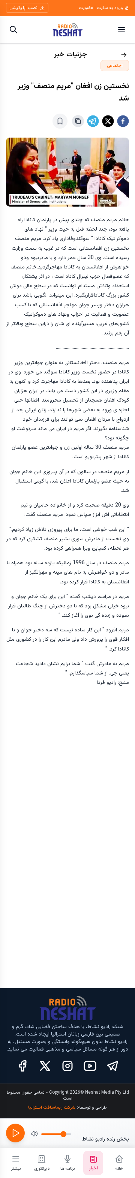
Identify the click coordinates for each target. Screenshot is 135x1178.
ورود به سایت (110, 8)
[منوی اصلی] (121, 29)
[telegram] (93, 121)
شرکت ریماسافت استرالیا (51, 1108)
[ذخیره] (60, 121)
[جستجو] (13, 29)
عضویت (86, 8)
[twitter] (108, 121)
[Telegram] (112, 1066)
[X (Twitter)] (45, 1066)
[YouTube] (90, 1066)
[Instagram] (67, 1066)
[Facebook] (22, 1066)
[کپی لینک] (78, 121)
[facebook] (123, 121)
